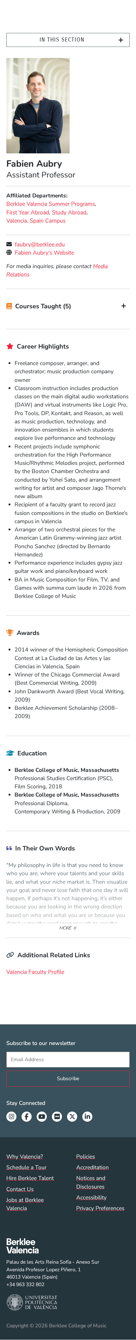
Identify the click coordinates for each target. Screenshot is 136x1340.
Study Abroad (69, 212)
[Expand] (121, 40)
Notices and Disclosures (90, 1182)
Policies (85, 1156)
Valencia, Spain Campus (35, 220)
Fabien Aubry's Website (44, 252)
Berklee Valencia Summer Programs (50, 204)
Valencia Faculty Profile (35, 972)
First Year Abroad (27, 212)
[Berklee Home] (52, 1245)
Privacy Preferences (100, 1208)
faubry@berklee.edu (40, 244)
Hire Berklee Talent (30, 1178)
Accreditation (92, 1167)
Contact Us (20, 1189)
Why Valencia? (24, 1156)
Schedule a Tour (26, 1167)
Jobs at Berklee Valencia (25, 1204)
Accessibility (91, 1197)
